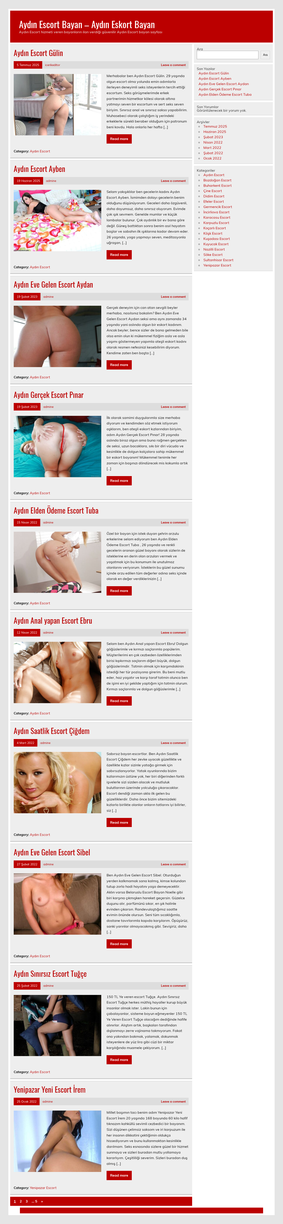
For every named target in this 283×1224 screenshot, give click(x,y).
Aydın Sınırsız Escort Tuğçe (50, 973)
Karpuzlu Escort (216, 222)
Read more (119, 138)
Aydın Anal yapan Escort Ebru (53, 620)
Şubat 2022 (213, 153)
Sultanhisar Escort (218, 260)
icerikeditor (52, 65)
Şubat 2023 (213, 137)
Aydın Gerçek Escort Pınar (49, 394)
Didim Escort (213, 196)
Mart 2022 (212, 147)
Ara (200, 49)
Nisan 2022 (213, 142)
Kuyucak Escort (216, 244)
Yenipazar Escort (43, 1188)
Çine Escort (212, 191)
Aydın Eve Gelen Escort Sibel (52, 852)
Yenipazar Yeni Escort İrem (50, 1089)
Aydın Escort (40, 151)
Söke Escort (213, 254)
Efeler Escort (213, 201)
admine (51, 181)
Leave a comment (173, 65)
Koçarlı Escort (214, 228)
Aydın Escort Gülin (38, 52)
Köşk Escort (212, 233)
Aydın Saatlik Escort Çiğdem (52, 730)
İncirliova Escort (216, 212)
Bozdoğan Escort (217, 180)
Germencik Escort (217, 206)
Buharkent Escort (217, 185)
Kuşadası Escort (216, 238)
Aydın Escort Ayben (39, 168)
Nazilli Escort (214, 249)
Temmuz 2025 (215, 126)
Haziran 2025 (214, 131)
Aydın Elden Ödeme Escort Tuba (56, 510)
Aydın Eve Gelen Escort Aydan (53, 284)
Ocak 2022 (212, 158)
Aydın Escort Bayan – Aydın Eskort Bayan (87, 24)
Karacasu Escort (216, 217)
